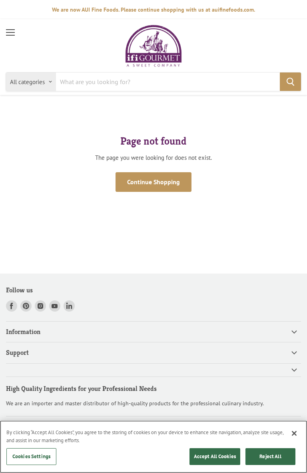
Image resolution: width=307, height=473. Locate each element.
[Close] (294, 433)
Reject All (270, 456)
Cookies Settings (31, 456)
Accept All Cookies (215, 456)
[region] (153, 447)
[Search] (290, 81)
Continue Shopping (153, 182)
